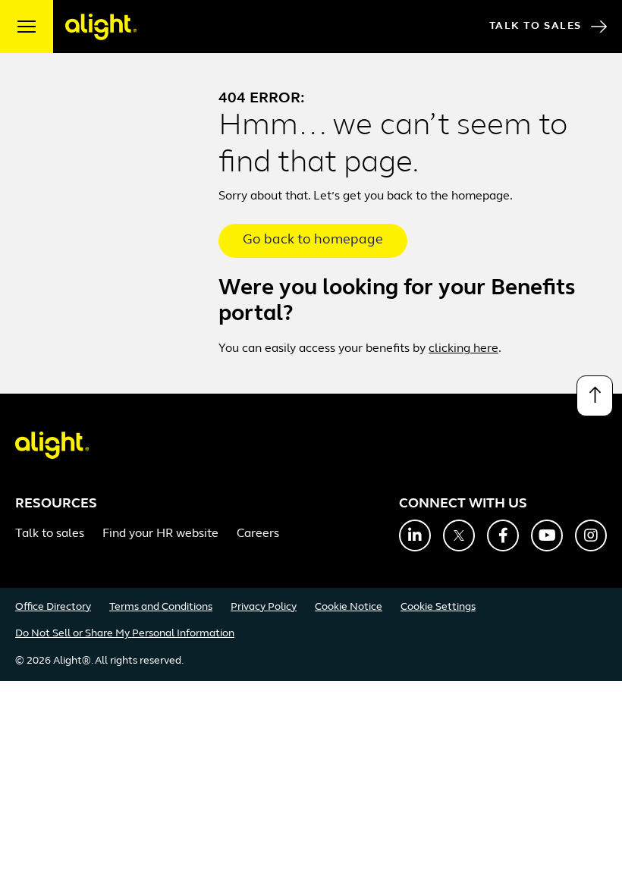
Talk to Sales (535, 26)
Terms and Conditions (160, 607)
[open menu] (26, 26)
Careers (258, 534)
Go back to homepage (313, 240)
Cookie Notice (348, 607)
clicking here (463, 349)
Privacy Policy (264, 607)
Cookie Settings (438, 607)
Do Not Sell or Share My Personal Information (124, 633)
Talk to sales (49, 534)
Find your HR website (160, 534)
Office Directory (53, 607)
